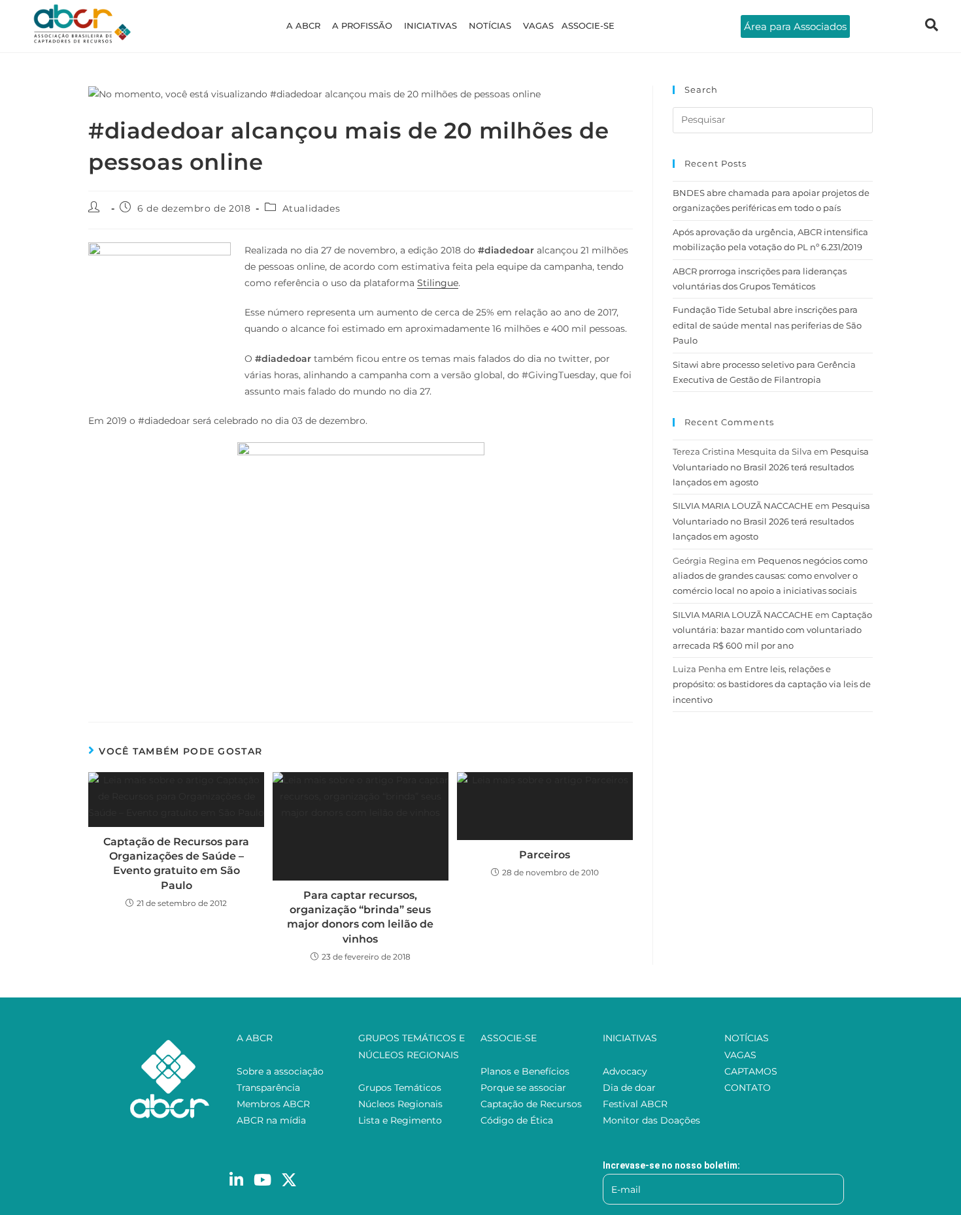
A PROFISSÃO (362, 25)
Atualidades (311, 208)
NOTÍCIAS (490, 25)
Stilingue (437, 283)
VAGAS (538, 25)
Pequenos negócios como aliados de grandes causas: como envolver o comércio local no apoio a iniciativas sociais (770, 575)
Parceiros (544, 855)
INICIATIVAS (430, 25)
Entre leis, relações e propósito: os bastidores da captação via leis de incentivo (772, 684)
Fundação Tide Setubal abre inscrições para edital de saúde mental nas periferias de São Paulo (767, 325)
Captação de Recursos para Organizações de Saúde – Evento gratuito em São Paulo (176, 863)
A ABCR (303, 25)
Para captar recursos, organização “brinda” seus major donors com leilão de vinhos (360, 917)
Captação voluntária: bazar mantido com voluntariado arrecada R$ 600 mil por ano (772, 630)
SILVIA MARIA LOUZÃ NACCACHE (743, 505)
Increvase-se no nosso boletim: (671, 1165)
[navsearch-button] (932, 26)
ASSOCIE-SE (588, 25)
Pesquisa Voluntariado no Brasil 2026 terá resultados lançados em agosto (771, 466)
